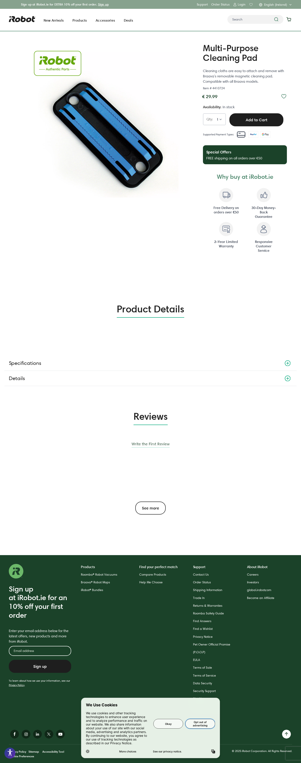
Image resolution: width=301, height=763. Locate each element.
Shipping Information (207, 590)
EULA (196, 660)
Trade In (199, 598)
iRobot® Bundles (92, 590)
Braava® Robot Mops (95, 582)
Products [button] (79, 20)
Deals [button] (128, 20)
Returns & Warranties (207, 606)
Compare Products (152, 574)
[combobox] (255, 19)
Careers (252, 574)
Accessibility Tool (53, 751)
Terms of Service (204, 675)
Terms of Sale (202, 668)
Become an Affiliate (260, 598)
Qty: (209, 119)
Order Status (220, 4)
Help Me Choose (151, 582)
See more (150, 508)
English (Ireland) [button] (275, 5)
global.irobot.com (259, 590)
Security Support (204, 691)
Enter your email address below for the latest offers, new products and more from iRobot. (39, 636)
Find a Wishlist (203, 629)
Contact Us (201, 574)
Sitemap (33, 751)
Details (17, 378)
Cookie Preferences (21, 756)
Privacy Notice (203, 637)
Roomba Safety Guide (208, 613)
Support (202, 4)
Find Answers (202, 621)
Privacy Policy (16, 685)
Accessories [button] (105, 20)
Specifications (25, 363)
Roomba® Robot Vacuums (99, 574)
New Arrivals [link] (54, 20)
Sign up (103, 4)
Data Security (202, 683)
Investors (253, 582)
